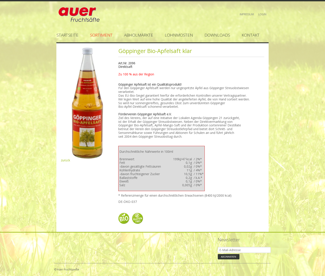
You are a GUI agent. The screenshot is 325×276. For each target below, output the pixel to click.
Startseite (67, 35)
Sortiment (101, 35)
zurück (65, 160)
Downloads (217, 35)
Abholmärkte (138, 35)
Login (262, 14)
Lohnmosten (179, 35)
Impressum (247, 14)
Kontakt (251, 35)
